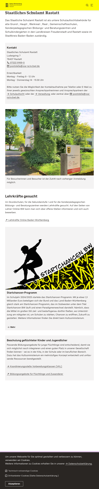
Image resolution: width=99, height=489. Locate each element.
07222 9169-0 (17, 62)
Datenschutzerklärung (80, 463)
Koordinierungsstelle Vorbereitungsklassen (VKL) (36, 366)
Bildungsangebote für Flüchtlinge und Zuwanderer (36, 374)
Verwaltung (44, 93)
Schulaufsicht (17, 93)
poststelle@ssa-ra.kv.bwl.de (25, 66)
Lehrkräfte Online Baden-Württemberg (28, 220)
